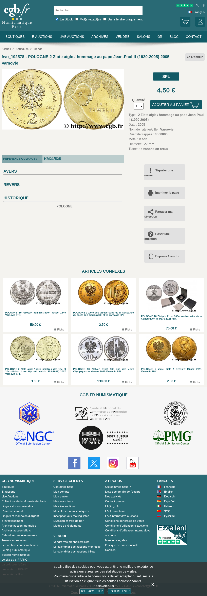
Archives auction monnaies (19, 525)
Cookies (110, 549)
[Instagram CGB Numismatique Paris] (113, 463)
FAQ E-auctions (115, 511)
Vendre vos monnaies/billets (71, 541)
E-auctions (42, 36)
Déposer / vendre (167, 256)
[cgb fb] (202, 5)
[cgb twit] (196, 5)
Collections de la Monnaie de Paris (24, 501)
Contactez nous (63, 486)
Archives (99, 36)
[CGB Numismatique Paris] (17, 29)
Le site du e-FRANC (14, 559)
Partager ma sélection (158, 214)
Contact (194, 36)
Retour (197, 57)
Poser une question (157, 236)
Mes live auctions (64, 506)
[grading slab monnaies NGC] (34, 438)
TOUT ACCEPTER (92, 591)
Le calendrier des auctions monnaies (76, 546)
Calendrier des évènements (19, 535)
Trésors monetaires (14, 540)
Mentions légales (116, 540)
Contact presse (115, 501)
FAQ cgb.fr (112, 506)
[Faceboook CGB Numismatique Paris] (74, 463)
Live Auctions (10, 496)
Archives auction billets (16, 530)
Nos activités (113, 496)
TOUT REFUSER (119, 591)
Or (159, 36)
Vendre (123, 36)
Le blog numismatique (16, 549)
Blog (174, 36)
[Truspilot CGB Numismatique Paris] (184, 5)
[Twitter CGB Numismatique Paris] (94, 463)
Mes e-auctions (63, 501)
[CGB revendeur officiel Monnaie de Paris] (103, 438)
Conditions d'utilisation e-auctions (126, 525)
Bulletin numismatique (16, 554)
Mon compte (61, 491)
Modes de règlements (67, 525)
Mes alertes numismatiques (71, 511)
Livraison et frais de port (68, 520)
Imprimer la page (167, 192)
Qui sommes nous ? (118, 486)
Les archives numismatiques (20, 545)
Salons (143, 36)
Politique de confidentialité (121, 545)
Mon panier (60, 496)
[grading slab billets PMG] (173, 438)
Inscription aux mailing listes (71, 515)
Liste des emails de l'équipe (122, 491)
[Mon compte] (200, 25)
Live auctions (71, 36)
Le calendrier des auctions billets (74, 551)
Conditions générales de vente (124, 520)
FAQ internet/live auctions (121, 515)
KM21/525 (52, 159)
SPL (166, 76)
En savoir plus (103, 586)
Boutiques (15, 36)
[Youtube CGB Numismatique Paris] (133, 463)
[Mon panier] (185, 25)
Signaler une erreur (158, 173)
